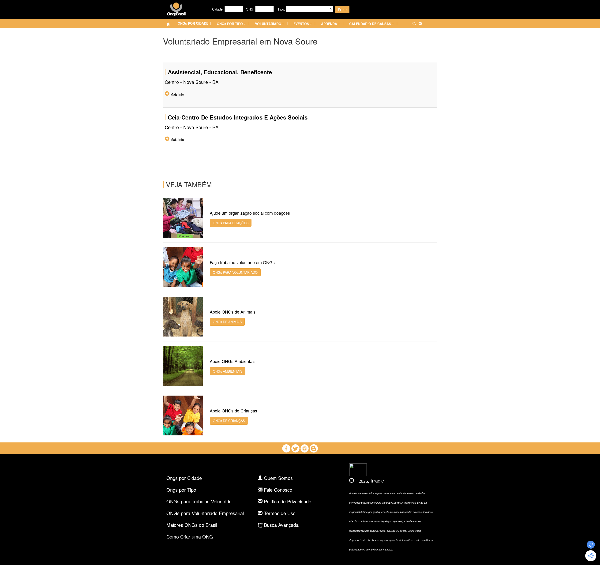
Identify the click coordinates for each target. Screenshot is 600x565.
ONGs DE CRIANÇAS (229, 420)
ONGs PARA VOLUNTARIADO (235, 272)
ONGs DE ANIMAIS (227, 321)
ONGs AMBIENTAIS (227, 371)
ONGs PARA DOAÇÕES (230, 223)
